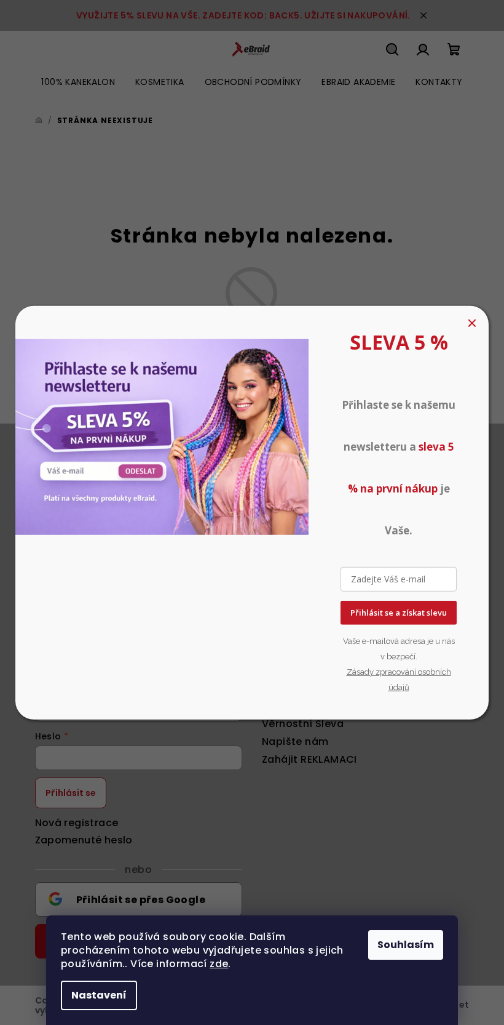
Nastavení (99, 995)
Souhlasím (405, 945)
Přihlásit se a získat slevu (398, 612)
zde (219, 964)
